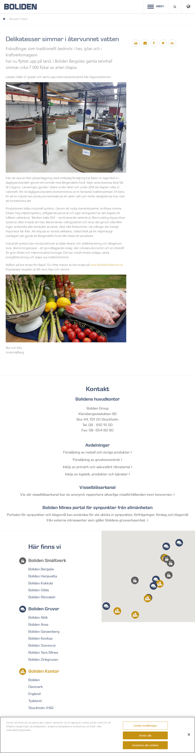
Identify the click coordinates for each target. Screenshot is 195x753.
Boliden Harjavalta (42, 576)
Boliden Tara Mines (43, 652)
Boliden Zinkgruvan (43, 659)
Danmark (35, 686)
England (34, 694)
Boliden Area (38, 624)
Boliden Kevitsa (40, 638)
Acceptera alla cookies (145, 745)
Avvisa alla (145, 735)
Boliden (34, 680)
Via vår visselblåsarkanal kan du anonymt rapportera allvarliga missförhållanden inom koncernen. (96, 494)
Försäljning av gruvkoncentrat (97, 459)
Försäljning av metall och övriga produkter (97, 452)
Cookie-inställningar (145, 725)
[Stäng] (189, 734)
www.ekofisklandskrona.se (106, 265)
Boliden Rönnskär (42, 597)
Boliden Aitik (38, 617)
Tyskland (35, 701)
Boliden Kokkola (40, 583)
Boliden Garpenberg (43, 631)
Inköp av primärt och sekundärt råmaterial (97, 467)
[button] (168, 575)
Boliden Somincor (42, 645)
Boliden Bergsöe (41, 569)
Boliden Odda (38, 590)
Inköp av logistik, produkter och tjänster (97, 474)
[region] (97, 735)
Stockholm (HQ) (41, 708)
